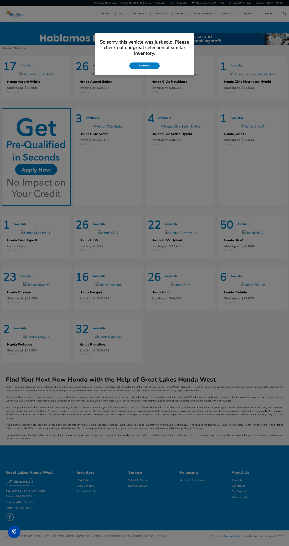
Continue (144, 65)
